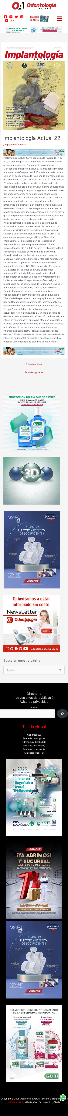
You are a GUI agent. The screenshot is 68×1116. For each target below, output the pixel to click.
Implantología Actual (15, 144)
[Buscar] (62, 713)
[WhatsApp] (12, 20)
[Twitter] (16, 17)
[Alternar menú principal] (59, 19)
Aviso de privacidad (34, 702)
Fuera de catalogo (32, 738)
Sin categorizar (32, 753)
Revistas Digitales (32, 745)
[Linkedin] (22, 17)
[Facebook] (5, 17)
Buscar (34, 707)
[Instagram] (11, 17)
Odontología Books (32, 742)
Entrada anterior (34, 364)
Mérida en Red (15, 1102)
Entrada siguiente (34, 372)
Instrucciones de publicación (34, 698)
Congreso (32, 734)
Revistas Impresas (32, 749)
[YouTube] (6, 20)
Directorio (34, 694)
